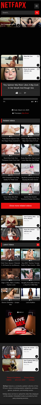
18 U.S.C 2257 (20, 380)
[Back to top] (35, 399)
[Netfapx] (17, 5)
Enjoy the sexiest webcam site (29, 24)
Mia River (25, 113)
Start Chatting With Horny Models (8, 24)
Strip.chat (3, 25)
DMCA (9, 380)
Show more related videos (20, 206)
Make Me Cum (28, 56)
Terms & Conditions (14, 377)
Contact (31, 380)
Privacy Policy (29, 377)
